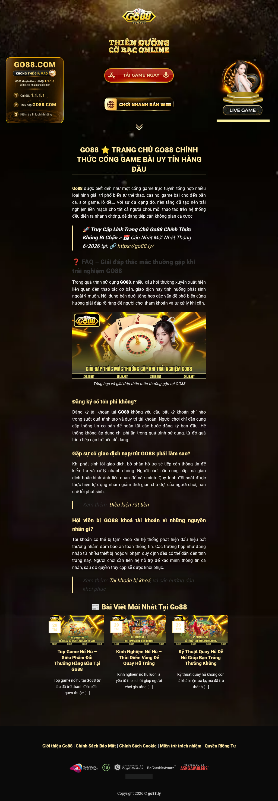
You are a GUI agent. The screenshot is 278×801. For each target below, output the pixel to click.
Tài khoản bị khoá (129, 580)
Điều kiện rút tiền (129, 505)
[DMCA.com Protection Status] (139, 776)
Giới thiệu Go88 (57, 746)
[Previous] (49, 662)
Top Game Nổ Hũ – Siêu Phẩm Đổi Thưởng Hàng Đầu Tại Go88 (77, 660)
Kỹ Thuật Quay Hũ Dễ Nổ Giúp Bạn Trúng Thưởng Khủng (201, 657)
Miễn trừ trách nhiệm (180, 746)
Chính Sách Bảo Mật (96, 746)
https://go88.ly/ (135, 246)
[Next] (229, 662)
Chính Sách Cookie (138, 746)
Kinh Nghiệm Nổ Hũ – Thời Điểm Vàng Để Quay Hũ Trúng (139, 657)
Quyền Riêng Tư (220, 746)
